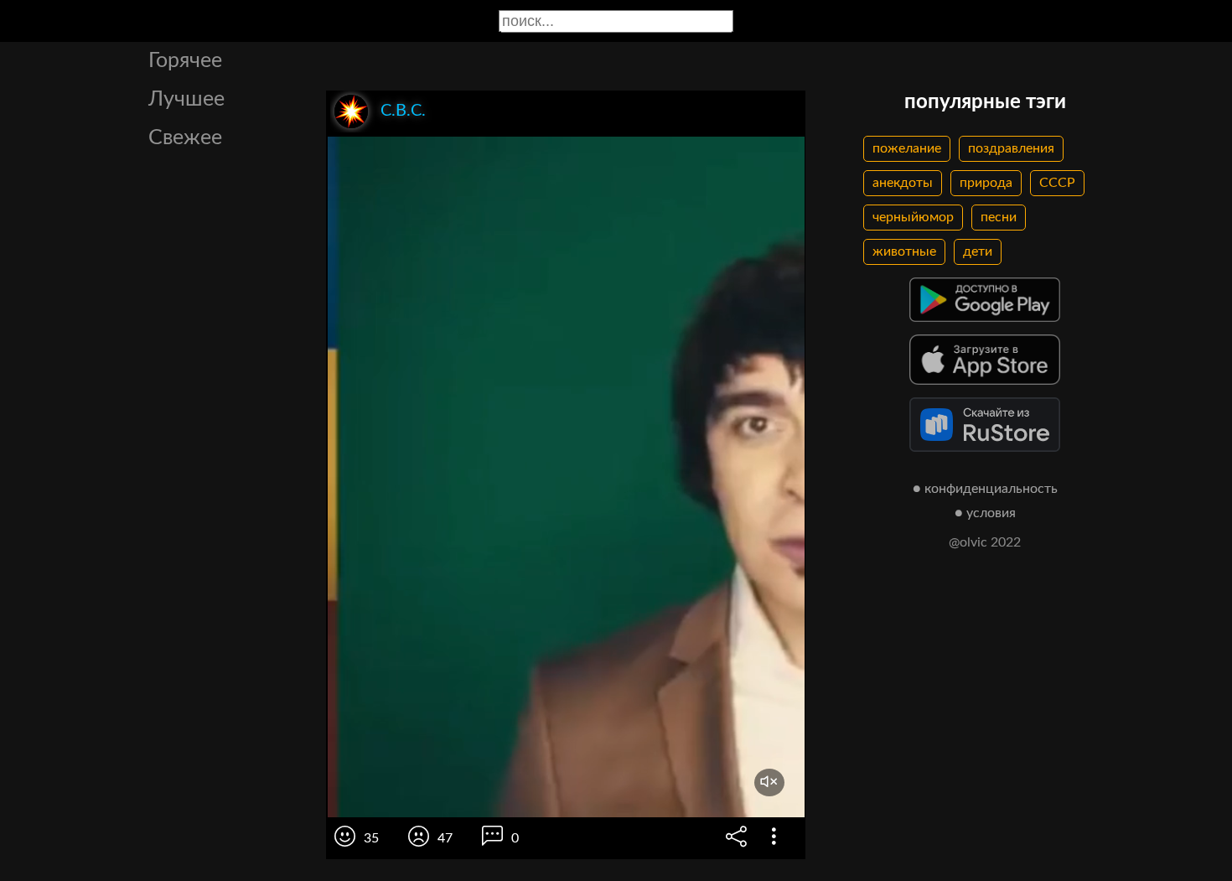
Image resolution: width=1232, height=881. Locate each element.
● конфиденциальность (985, 488)
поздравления (1011, 148)
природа (986, 182)
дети (977, 251)
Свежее (185, 137)
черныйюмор (913, 217)
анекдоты (902, 182)
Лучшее (186, 99)
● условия (985, 513)
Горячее (185, 60)
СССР (1057, 182)
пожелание (906, 148)
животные (904, 251)
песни (999, 217)
